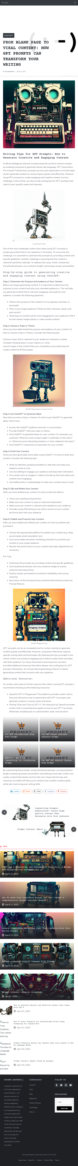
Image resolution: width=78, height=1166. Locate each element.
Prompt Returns (10, 71)
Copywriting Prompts (39, 244)
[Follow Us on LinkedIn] (70, 1085)
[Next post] (73, 829)
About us (31, 1160)
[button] (75, 3)
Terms (57, 1160)
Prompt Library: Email (30, 829)
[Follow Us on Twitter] (61, 1085)
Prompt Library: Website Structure (22, 992)
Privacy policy (48, 1160)
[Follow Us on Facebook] (56, 1085)
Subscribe (64, 1108)
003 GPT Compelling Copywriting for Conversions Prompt (20, 760)
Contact (39, 1160)
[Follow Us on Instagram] (66, 1085)
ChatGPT (8, 35)
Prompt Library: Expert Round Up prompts (33, 1061)
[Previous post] (4, 812)
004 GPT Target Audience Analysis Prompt (39, 409)
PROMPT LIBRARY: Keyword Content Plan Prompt (28, 961)
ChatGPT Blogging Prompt (39, 643)
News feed (22, 1160)
